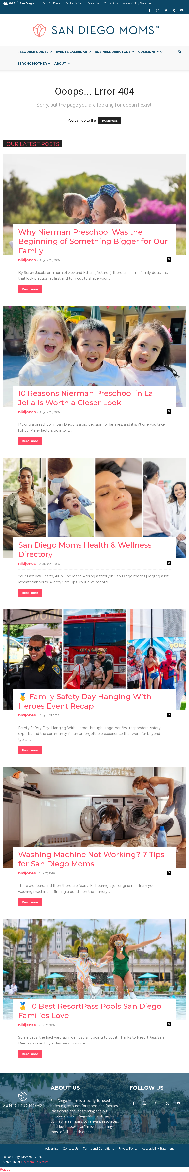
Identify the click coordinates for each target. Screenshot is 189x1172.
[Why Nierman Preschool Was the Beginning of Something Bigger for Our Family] (94, 204)
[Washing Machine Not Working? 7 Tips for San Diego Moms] (94, 817)
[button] (180, 52)
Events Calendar (71, 52)
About (60, 63)
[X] (173, 10)
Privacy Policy (128, 1148)
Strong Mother (32, 63)
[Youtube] (182, 10)
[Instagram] (157, 10)
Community (148, 52)
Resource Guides (32, 52)
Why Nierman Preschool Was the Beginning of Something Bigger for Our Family (93, 241)
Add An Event (51, 3)
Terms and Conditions (98, 1148)
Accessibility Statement (138, 3)
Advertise (93, 3)
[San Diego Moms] (94, 30)
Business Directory (112, 52)
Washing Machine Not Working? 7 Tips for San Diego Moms (91, 859)
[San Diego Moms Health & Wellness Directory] (94, 508)
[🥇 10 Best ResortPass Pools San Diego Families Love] (94, 969)
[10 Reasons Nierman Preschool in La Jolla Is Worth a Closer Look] (94, 356)
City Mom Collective (34, 1162)
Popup (5, 1169)
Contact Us (111, 3)
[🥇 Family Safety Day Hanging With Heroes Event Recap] (94, 659)
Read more (30, 289)
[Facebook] (149, 10)
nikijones (27, 259)
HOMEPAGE (110, 120)
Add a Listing (74, 3)
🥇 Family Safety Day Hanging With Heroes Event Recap (84, 701)
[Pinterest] (165, 10)
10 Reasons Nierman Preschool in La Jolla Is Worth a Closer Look (85, 398)
